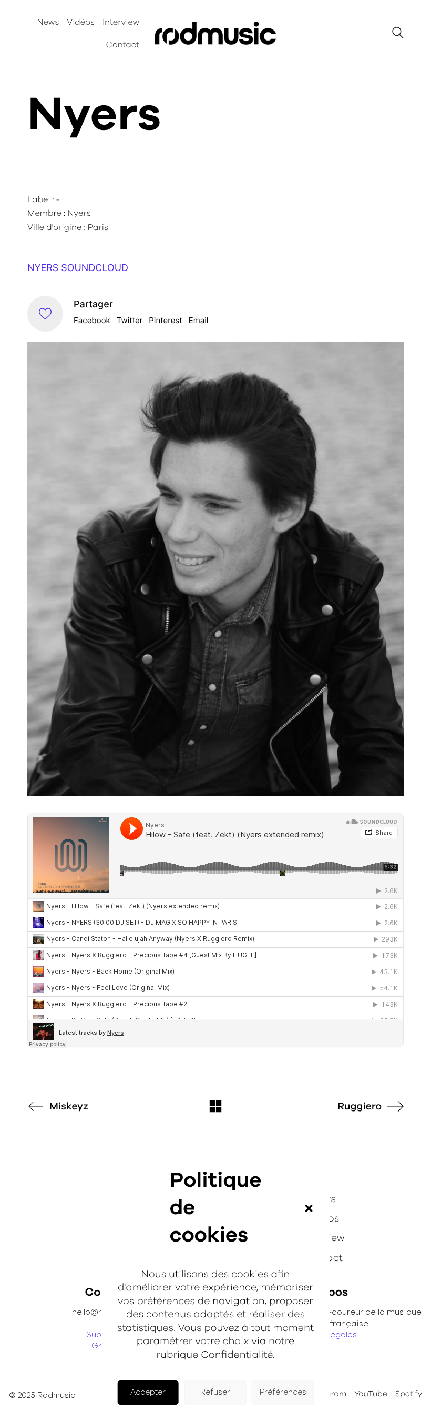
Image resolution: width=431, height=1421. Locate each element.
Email (199, 320)
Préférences (283, 1392)
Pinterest (165, 320)
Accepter (148, 1392)
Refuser (215, 1392)
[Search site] (398, 34)
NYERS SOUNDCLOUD (77, 268)
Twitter (130, 320)
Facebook (92, 320)
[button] (308, 1208)
